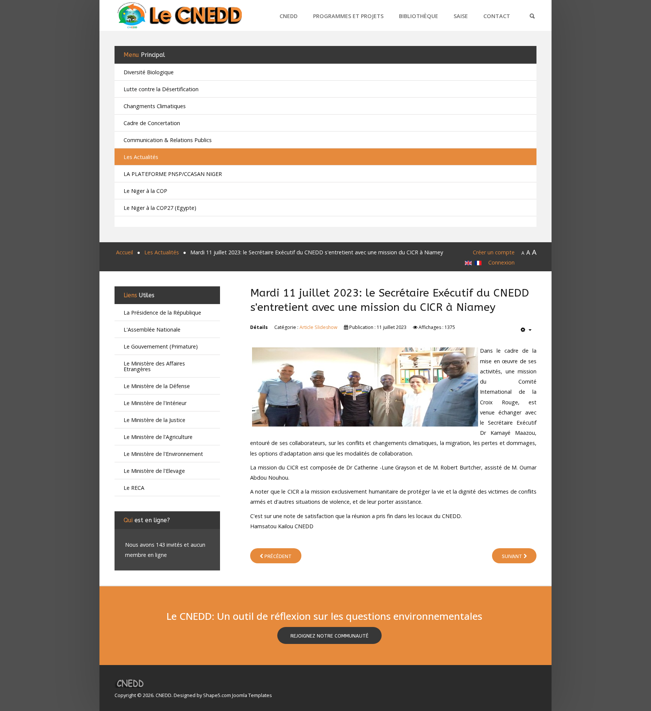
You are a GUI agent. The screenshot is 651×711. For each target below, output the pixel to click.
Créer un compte (494, 252)
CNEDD (289, 16)
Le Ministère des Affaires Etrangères (154, 366)
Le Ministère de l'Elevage (154, 470)
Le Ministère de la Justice (154, 420)
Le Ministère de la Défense (157, 386)
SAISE (461, 16)
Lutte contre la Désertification (161, 89)
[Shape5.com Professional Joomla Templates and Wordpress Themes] (131, 683)
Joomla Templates (252, 695)
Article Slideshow (319, 327)
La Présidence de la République (162, 312)
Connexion (501, 262)
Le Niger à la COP (145, 190)
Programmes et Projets (348, 16)
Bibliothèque (418, 16)
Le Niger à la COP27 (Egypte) (160, 207)
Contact (496, 16)
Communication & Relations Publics (168, 140)
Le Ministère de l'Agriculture (158, 436)
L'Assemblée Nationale (152, 329)
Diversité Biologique (149, 72)
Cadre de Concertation (152, 123)
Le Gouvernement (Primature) (161, 346)
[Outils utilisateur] (526, 330)
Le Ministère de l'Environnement (163, 453)
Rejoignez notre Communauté (329, 636)
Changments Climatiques (155, 106)
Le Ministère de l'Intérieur (155, 403)
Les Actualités (141, 157)
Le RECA (134, 487)
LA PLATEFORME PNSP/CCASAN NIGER (173, 173)
